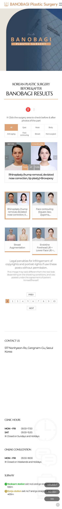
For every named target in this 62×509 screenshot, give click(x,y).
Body (51, 127)
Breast (37, 134)
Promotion (52, 492)
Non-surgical (51, 134)
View (17, 205)
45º (31, 167)
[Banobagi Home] (31, 4)
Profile (37, 167)
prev (7, 157)
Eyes (24, 127)
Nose (37, 127)
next (55, 157)
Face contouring (24, 134)
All (11, 127)
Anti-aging (11, 134)
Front (25, 167)
